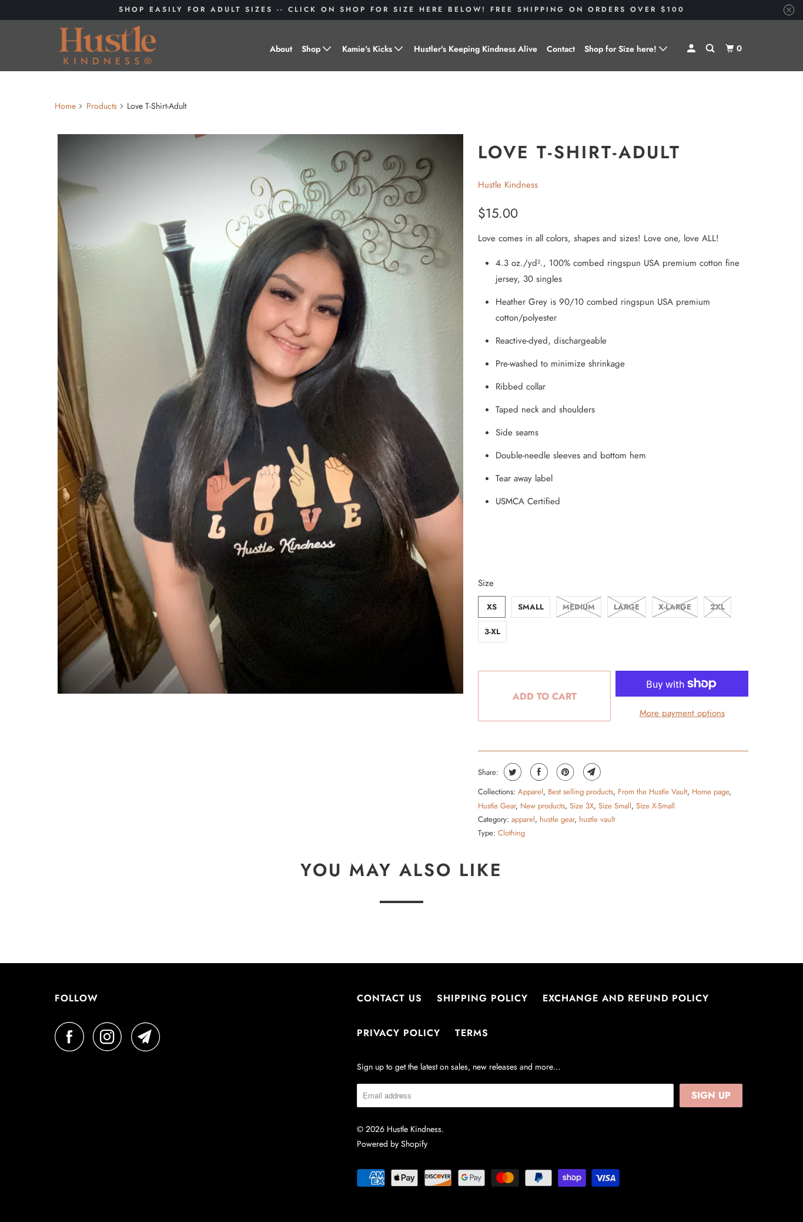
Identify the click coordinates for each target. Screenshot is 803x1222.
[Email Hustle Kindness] (148, 1036)
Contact (561, 49)
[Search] (711, 48)
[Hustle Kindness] (107, 45)
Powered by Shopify (392, 1144)
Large (627, 606)
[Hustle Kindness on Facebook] (72, 1036)
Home (65, 106)
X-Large (674, 606)
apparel (523, 819)
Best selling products (580, 791)
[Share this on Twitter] (511, 772)
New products (542, 805)
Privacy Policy (398, 1033)
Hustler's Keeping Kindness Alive (475, 49)
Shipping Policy (482, 998)
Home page (710, 791)
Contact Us (389, 998)
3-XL (492, 631)
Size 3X (582, 805)
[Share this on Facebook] (537, 772)
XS (492, 606)
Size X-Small (655, 805)
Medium (579, 606)
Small (531, 606)
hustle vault (597, 819)
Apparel (530, 791)
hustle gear (557, 819)
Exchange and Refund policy (626, 998)
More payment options (682, 713)
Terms (472, 1033)
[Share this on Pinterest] (564, 772)
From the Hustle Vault (652, 791)
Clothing (511, 832)
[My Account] (692, 48)
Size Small (614, 805)
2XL (717, 606)
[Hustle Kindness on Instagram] (110, 1036)
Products (101, 106)
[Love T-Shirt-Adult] (260, 414)
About (281, 49)
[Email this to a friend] (590, 772)
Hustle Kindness (508, 184)
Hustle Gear (497, 805)
